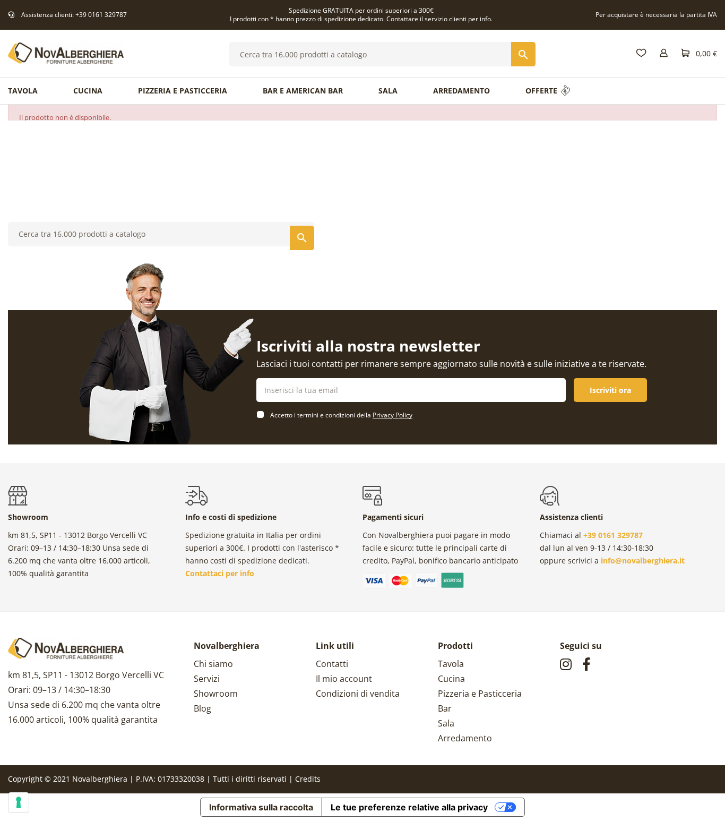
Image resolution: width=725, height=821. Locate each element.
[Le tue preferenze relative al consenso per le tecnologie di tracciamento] (18, 802)
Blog (202, 708)
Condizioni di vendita (358, 693)
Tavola (451, 664)
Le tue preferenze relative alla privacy (409, 807)
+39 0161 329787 (101, 14)
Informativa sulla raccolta (261, 807)
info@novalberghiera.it (643, 560)
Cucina (451, 679)
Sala (446, 723)
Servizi (207, 679)
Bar (445, 708)
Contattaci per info (219, 573)
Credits (308, 779)
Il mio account (344, 679)
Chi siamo (213, 664)
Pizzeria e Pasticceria (480, 693)
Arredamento (465, 738)
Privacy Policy (392, 415)
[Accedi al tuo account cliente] (664, 53)
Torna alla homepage (362, 201)
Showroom (216, 693)
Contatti (332, 664)
